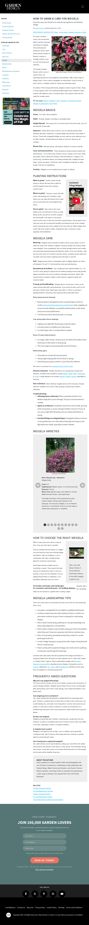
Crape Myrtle (6, 86)
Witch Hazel (6, 82)
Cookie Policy (51, 907)
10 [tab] (75, 525)
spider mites (72, 374)
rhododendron (63, 667)
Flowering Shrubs (8, 26)
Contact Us (21, 907)
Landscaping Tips (46, 103)
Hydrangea (5, 46)
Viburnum (5, 57)
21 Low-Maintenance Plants (42, 797)
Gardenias (5, 78)
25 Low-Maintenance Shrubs (43, 791)
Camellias (5, 75)
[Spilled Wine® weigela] (69, 53)
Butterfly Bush (7, 64)
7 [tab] (65, 525)
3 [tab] (51, 525)
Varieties (64, 101)
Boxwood (5, 89)
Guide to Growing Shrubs (41, 794)
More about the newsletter (44, 869)
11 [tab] (58, 529)
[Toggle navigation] (83, 7)
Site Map (61, 907)
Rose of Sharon (7, 53)
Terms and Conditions (74, 907)
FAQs (55, 103)
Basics (46, 101)
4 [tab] (55, 525)
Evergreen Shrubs (8, 30)
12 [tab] (62, 529)
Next (82, 485)
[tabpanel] (60, 474)
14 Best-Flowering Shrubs (42, 788)
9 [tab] (72, 525)
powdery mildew (64, 376)
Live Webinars (10, 907)
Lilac (3, 49)
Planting (52, 101)
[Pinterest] (43, 893)
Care (58, 101)
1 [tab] (44, 525)
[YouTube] (62, 893)
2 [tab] (48, 525)
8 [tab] (69, 525)
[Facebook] (25, 893)
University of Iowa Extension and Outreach (57, 305)
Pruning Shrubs (7, 37)
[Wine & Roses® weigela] (60, 455)
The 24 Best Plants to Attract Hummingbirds (48, 800)
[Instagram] (52, 893)
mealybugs (81, 374)
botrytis (73, 376)
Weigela (4, 60)
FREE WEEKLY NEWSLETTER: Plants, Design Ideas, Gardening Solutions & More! (59, 32)
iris (49, 667)
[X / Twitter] (34, 893)
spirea (53, 667)
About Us (30, 907)
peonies (36, 667)
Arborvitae (5, 93)
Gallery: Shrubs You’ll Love (11, 34)
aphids (65, 374)
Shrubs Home (6, 23)
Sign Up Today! (44, 860)
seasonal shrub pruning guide (62, 366)
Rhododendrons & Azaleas (10, 71)
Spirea (4, 67)
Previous (38, 485)
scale (37, 376)
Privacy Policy (40, 907)
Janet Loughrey (39, 28)
